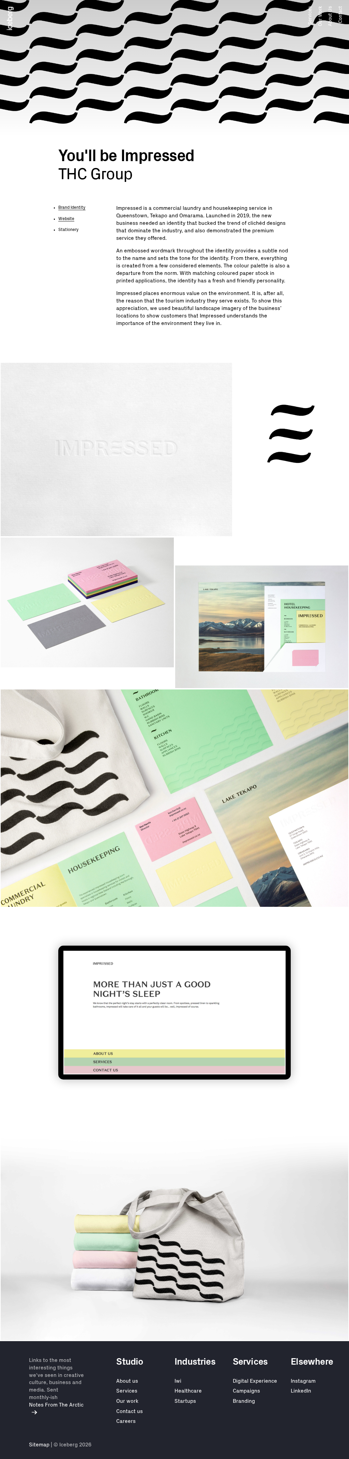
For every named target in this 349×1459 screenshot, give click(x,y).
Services (310, 15)
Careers (126, 1421)
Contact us (129, 1411)
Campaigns (246, 1391)
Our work (127, 1401)
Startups (185, 1401)
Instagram (303, 1381)
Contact (340, 14)
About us (127, 1381)
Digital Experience (255, 1381)
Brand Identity (72, 207)
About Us (330, 16)
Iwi (177, 1381)
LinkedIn (301, 1391)
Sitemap (39, 1444)
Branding (244, 1401)
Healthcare (188, 1391)
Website (66, 219)
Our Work (320, 16)
